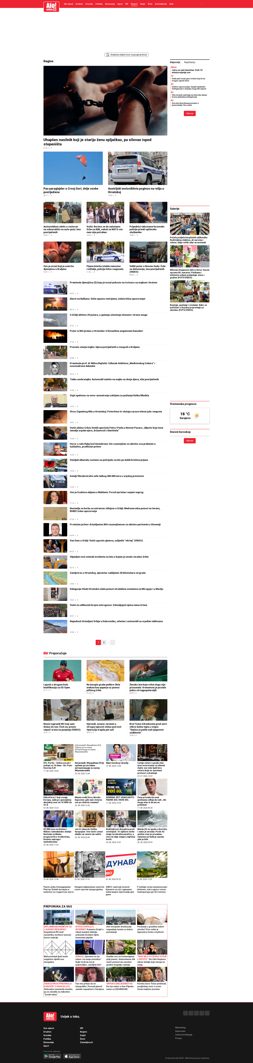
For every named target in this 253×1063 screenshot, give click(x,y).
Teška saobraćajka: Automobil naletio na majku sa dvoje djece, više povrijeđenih (114, 379)
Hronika (89, 4)
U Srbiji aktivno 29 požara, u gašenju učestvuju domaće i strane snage (108, 314)
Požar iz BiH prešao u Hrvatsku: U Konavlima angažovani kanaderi (106, 331)
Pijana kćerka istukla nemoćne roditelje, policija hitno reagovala (105, 267)
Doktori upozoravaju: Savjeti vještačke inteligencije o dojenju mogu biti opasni (189, 88)
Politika (99, 4)
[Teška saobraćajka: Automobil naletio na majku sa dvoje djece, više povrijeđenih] (55, 384)
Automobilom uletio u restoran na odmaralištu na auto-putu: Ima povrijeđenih (62, 229)
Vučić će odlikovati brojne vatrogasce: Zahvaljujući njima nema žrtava (108, 605)
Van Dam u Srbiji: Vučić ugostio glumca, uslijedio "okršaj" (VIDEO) (106, 540)
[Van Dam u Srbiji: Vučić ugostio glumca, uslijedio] (55, 545)
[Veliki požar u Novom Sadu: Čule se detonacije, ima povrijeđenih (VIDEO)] (148, 252)
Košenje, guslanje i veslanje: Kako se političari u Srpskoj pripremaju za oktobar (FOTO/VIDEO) (188, 307)
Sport (120, 4)
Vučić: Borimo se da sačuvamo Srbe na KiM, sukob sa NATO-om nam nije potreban (105, 229)
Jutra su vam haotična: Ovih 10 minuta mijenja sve (187, 71)
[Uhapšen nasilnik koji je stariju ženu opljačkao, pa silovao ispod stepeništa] (105, 101)
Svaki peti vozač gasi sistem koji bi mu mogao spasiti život (188, 80)
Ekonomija (110, 4)
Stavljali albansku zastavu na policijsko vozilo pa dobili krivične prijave (109, 460)
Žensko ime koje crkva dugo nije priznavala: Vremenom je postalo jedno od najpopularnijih (148, 687)
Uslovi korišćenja (183, 1034)
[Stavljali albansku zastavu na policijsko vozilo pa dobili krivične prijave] (55, 465)
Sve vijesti (68, 4)
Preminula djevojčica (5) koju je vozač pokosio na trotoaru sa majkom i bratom (113, 282)
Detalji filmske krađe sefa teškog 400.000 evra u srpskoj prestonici (107, 476)
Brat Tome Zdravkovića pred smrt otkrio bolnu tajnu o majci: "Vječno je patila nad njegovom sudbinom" (148, 728)
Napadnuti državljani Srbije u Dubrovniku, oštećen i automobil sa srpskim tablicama (116, 621)
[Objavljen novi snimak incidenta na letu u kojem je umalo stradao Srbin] (55, 562)
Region (134, 4)
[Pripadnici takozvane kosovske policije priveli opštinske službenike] (148, 212)
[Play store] (52, 1056)
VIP (126, 4)
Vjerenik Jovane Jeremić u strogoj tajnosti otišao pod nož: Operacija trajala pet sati (104, 727)
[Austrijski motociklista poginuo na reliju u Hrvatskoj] (137, 168)
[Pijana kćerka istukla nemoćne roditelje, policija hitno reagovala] (105, 252)
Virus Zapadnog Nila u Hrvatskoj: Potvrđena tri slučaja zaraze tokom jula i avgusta (116, 411)
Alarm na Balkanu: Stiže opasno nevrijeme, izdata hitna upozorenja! (107, 298)
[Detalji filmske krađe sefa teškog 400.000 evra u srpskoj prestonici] (55, 481)
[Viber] (207, 1013)
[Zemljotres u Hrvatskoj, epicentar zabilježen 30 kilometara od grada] (55, 578)
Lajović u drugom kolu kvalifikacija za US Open (56, 686)
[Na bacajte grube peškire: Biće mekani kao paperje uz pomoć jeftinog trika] (105, 671)
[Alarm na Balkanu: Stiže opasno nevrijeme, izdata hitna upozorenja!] (55, 304)
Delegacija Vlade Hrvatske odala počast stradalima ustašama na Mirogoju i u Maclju (116, 589)
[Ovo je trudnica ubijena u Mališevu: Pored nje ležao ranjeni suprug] (55, 497)
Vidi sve (189, 113)
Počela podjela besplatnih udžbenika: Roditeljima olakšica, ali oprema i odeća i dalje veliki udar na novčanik (189, 240)
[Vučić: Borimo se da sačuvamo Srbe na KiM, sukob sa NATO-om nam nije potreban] (105, 212)
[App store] (72, 1056)
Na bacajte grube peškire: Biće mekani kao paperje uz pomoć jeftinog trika (103, 687)
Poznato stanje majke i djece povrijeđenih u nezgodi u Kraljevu (105, 347)
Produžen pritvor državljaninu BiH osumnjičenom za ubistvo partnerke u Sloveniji (115, 524)
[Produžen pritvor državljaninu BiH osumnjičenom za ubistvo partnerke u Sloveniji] (55, 529)
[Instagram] (201, 1013)
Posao (178, 1038)
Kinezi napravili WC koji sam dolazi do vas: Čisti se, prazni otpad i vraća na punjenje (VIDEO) (62, 727)
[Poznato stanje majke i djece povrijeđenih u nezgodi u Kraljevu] (55, 352)
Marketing (180, 1027)
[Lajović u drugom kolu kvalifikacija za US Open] (62, 671)
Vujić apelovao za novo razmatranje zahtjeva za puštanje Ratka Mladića (109, 395)
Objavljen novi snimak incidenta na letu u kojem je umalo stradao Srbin (109, 556)
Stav (171, 4)
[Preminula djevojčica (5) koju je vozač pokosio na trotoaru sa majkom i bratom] (55, 287)
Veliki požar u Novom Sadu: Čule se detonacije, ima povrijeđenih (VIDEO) (148, 269)
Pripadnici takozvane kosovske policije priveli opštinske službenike (147, 229)
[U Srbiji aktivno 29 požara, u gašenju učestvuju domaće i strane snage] (55, 320)
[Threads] (191, 1013)
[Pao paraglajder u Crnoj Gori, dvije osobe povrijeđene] (73, 168)
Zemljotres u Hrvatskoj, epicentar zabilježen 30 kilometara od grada (108, 572)
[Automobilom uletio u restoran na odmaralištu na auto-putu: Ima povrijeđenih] (62, 212)
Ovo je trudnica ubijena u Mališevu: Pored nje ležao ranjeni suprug (106, 492)
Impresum (180, 1031)
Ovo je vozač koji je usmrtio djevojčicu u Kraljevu (58, 267)
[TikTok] (196, 1013)
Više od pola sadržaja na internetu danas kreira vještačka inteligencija (189, 96)
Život (150, 4)
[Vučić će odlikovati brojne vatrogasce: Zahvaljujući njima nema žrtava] (55, 610)
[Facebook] (185, 1013)
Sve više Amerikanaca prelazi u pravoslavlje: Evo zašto (185, 104)
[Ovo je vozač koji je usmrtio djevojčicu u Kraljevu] (62, 252)
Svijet (142, 4)
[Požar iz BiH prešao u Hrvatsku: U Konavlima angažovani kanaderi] (55, 336)
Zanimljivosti (161, 4)
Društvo (79, 4)
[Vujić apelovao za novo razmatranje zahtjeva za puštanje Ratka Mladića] (55, 400)
